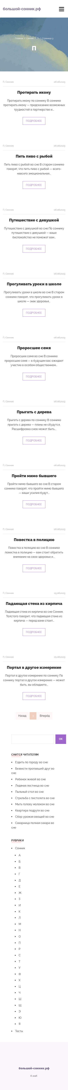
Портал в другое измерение (34, 667)
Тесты (19, 1031)
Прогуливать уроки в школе (34, 284)
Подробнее (34, 121)
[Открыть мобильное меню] (61, 10)
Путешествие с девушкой (34, 220)
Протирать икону (34, 92)
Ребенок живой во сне (30, 779)
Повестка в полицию (34, 539)
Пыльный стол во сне (29, 791)
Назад (22, 715)
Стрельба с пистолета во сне (35, 798)
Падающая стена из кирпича (34, 603)
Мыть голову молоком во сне (34, 804)
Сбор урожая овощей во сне (34, 816)
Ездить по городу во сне (31, 762)
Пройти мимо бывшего (34, 475)
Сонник (9, 82)
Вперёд (45, 715)
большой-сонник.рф (22, 8)
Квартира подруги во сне (32, 810)
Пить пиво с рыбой (34, 156)
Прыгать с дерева (34, 412)
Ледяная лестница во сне (32, 785)
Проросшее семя (34, 348)
